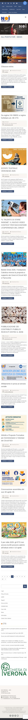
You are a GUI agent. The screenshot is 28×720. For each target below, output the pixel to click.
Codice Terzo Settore (13, 12)
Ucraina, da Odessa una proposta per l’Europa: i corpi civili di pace (14, 658)
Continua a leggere (7, 86)
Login (3, 6)
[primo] (2, 576)
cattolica (9, 233)
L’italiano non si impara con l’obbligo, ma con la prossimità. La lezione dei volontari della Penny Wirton (14, 641)
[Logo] (9, 18)
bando (8, 446)
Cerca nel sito (5, 9)
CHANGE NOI (12, 9)
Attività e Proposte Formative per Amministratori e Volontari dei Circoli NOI (12, 438)
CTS (4, 624)
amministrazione (7, 124)
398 (12, 124)
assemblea (6, 497)
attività (5, 446)
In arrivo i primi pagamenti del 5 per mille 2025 (12, 633)
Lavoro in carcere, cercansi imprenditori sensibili (12, 645)
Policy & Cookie (9, 6)
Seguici (19, 6)
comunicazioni (7, 339)
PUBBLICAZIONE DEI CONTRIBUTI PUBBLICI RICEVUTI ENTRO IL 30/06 (12, 329)
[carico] (5, 579)
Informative (4, 12)
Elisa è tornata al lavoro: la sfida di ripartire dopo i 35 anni (13, 653)
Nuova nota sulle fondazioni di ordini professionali (12, 636)
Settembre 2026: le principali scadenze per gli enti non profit (14, 629)
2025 (8, 283)
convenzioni (6, 176)
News (23, 9)
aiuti (11, 339)
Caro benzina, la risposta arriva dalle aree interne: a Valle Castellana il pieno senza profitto (13, 649)
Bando (5, 233)
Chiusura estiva (7, 67)
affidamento (10, 391)
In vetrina (6, 72)
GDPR (15, 6)
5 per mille (19, 9)
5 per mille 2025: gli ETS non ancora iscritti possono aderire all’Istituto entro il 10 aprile (13, 545)
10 (2, 579)
